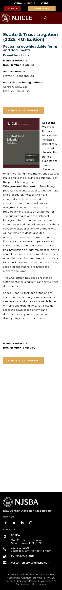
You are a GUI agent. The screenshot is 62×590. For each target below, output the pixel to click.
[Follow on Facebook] (5, 522)
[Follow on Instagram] (30, 522)
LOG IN (13, 8)
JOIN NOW (42, 8)
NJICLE (31, 3)
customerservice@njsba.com (30, 562)
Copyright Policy (26, 581)
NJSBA (18, 3)
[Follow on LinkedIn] (22, 522)
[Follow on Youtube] (14, 522)
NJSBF (44, 3)
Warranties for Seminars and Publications (36, 583)
